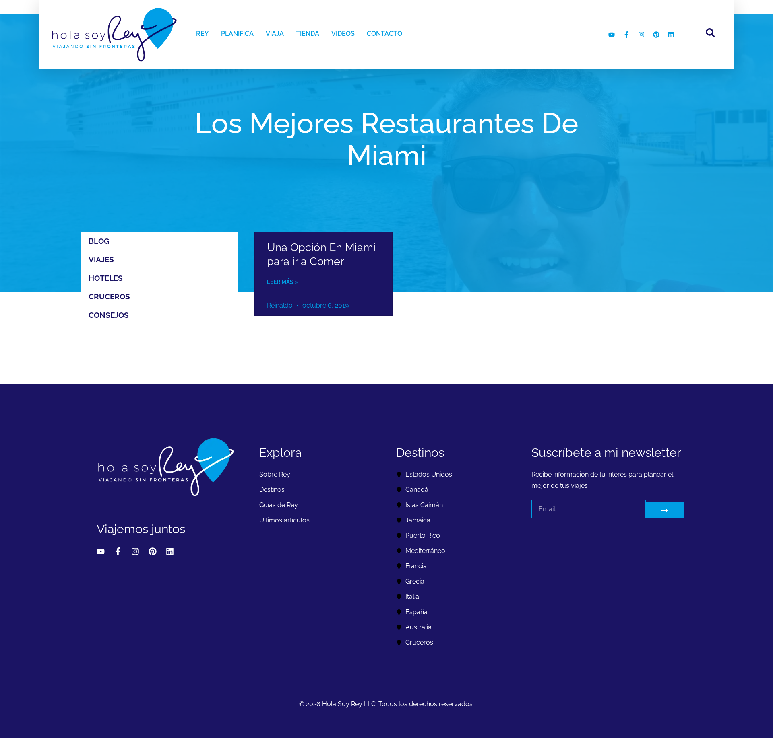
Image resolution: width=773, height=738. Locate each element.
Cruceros (109, 296)
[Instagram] (641, 34)
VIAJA (275, 33)
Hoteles (106, 277)
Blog (99, 240)
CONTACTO (384, 33)
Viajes (101, 259)
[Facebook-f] (626, 34)
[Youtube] (611, 34)
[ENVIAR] (665, 510)
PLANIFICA (237, 33)
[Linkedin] (671, 34)
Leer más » (282, 282)
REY (202, 33)
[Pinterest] (656, 34)
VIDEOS (343, 33)
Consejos (109, 314)
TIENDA (307, 33)
